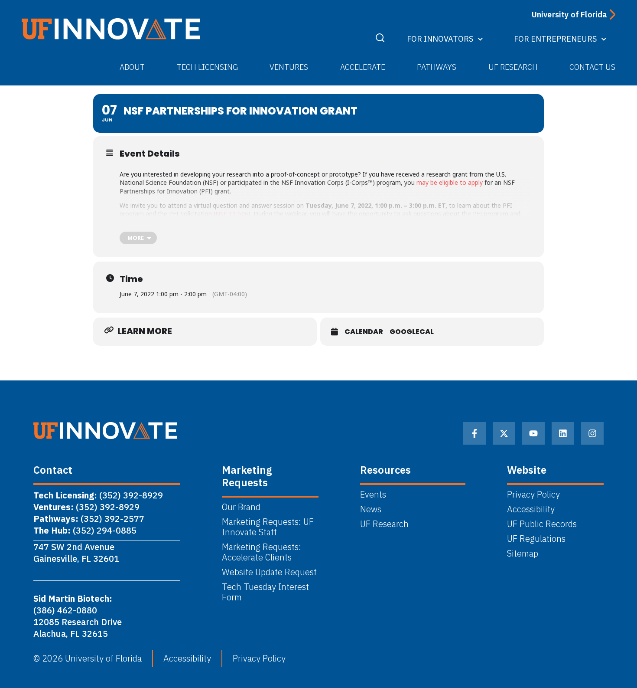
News (370, 509)
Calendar (363, 332)
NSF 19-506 (231, 214)
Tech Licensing (207, 67)
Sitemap (522, 553)
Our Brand (241, 507)
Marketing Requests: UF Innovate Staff (268, 527)
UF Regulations (536, 539)
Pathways (436, 67)
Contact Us (592, 67)
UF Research (513, 67)
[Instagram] (592, 433)
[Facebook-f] (474, 433)
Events (373, 494)
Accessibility (531, 509)
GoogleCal (412, 332)
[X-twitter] (504, 433)
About (132, 67)
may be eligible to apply (449, 182)
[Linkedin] (563, 433)
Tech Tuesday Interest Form (265, 592)
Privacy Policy (533, 494)
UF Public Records (542, 524)
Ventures (289, 67)
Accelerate (362, 67)
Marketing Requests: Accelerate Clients (261, 552)
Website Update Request (269, 572)
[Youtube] (533, 433)
